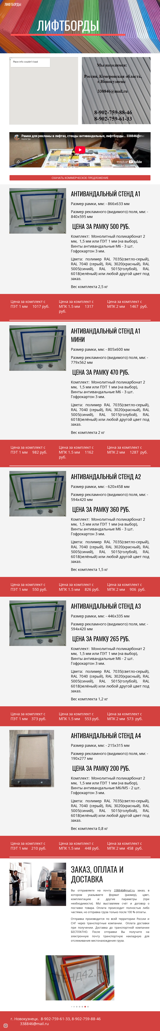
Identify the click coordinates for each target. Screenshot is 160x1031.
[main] (68, 26)
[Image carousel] (80, 981)
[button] (5, 1025)
